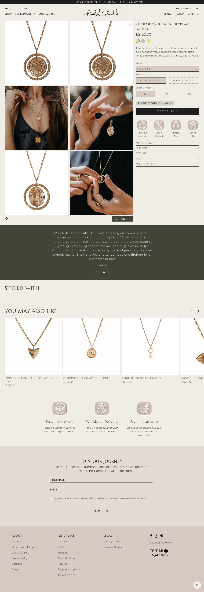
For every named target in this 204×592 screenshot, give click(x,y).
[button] (8, 14)
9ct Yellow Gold (151, 80)
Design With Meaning (25, 547)
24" (167, 93)
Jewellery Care (66, 574)
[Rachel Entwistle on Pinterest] (162, 536)
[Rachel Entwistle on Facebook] (151, 536)
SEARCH (169, 13)
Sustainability (20, 558)
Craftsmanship (20, 552)
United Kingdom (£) (187, 8)
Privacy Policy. (141, 498)
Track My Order (67, 558)
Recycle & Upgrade (69, 569)
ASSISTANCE (23, 8)
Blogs (15, 569)
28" (189, 93)
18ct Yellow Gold (184, 80)
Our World (18, 541)
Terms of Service (113, 547)
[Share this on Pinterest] (7, 219)
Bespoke (17, 563)
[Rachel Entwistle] (102, 13)
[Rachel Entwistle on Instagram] (157, 536)
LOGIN (181, 13)
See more (122, 219)
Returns (62, 563)
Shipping (63, 552)
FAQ (60, 547)
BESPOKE (9, 8)
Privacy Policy (112, 541)
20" (145, 93)
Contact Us (64, 541)
